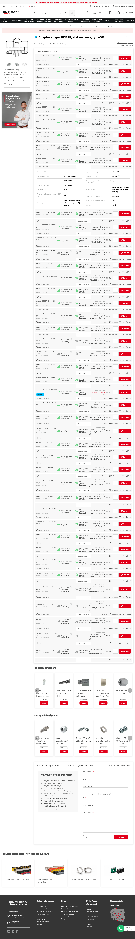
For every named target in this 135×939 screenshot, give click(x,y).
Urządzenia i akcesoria (119, 20)
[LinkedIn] (13, 932)
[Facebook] (17, 932)
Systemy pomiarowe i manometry (72, 20)
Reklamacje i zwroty (43, 917)
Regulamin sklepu (42, 906)
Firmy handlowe (91, 919)
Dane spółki (65, 909)
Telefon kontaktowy (89, 786)
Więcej (103, 394)
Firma (3, 6)
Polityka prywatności (43, 909)
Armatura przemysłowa (29, 20)
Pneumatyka (108, 20)
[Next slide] (130, 690)
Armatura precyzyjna (58, 20)
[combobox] (61, 13)
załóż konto (70, 30)
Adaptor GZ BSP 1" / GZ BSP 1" (45, 456)
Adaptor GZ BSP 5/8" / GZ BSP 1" (46, 390)
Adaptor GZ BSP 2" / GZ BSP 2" (46, 573)
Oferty (129, 64)
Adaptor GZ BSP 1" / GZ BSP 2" (46, 496)
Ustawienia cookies (43, 927)
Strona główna (5, 26)
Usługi (132, 20)
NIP (84, 798)
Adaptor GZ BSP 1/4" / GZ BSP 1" (46, 212)
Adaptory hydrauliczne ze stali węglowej (101, 26)
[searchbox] (37, 13)
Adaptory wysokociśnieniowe (68, 26)
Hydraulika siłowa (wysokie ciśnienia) (44, 20)
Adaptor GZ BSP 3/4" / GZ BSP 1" (46, 416)
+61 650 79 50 (124, 765)
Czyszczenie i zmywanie (97, 20)
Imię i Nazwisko (88, 772)
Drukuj (9, 84)
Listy (123, 64)
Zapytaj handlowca (43, 64)
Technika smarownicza (85, 20)
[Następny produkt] (131, 37)
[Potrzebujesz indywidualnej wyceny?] (17, 110)
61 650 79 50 (95, 6)
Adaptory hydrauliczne (83, 26)
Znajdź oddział (115, 905)
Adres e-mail (87, 779)
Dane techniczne (82, 65)
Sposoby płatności (127, 45)
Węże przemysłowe (5, 20)
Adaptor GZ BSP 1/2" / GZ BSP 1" (46, 327)
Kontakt (22, 6)
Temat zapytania (88, 805)
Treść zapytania (88, 812)
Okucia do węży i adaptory (51, 26)
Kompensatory (17, 20)
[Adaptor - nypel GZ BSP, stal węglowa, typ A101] (17, 47)
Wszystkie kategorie (16, 26)
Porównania (114, 64)
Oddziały (14, 6)
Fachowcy (89, 926)
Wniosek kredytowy (67, 914)
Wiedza (33, 6)
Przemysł (89, 909)
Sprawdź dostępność (82, 59)
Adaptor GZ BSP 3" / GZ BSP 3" (46, 650)
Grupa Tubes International (69, 906)
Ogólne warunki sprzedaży (69, 911)
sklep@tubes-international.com (124, 6)
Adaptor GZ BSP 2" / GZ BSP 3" (46, 604)
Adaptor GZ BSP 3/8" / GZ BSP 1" (46, 277)
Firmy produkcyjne (92, 916)
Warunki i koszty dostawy (125, 43)
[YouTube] (8, 932)
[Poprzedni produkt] (126, 37)
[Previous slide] (37, 690)
